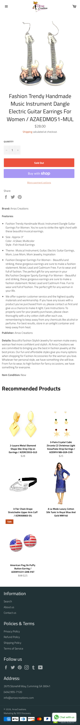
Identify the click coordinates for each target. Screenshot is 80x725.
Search (8, 601)
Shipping (27, 132)
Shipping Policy (12, 643)
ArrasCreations (19, 709)
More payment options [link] (39, 182)
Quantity (9, 141)
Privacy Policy (12, 631)
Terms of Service (13, 648)
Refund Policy (12, 637)
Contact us (10, 613)
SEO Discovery (24, 713)
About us (9, 607)
